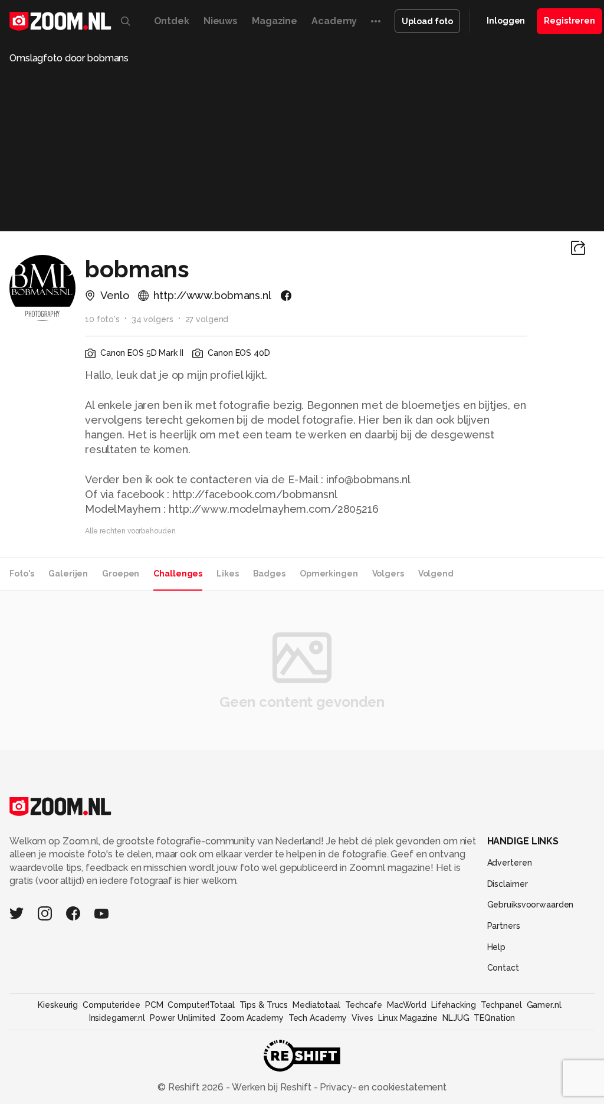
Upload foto (427, 21)
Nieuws (220, 21)
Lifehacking (453, 1005)
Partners (503, 926)
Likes (227, 573)
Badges (269, 573)
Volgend (436, 573)
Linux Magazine (408, 1018)
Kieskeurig (58, 1005)
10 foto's (102, 319)
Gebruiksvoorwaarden (530, 904)
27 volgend (207, 319)
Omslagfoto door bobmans (69, 58)
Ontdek (171, 21)
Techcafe (363, 1005)
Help (496, 947)
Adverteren (509, 862)
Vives (362, 1018)
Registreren (569, 20)
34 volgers (152, 319)
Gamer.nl (544, 1005)
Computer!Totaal (201, 1005)
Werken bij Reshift (272, 1087)
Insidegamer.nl (117, 1018)
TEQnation (494, 1018)
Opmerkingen (329, 573)
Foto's (21, 573)
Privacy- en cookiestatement (382, 1087)
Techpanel (501, 1005)
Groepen (120, 573)
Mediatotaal (316, 1005)
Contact (503, 967)
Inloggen (506, 20)
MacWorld (406, 1005)
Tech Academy (317, 1018)
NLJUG (455, 1018)
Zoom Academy (252, 1018)
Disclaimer (507, 884)
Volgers (388, 573)
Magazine (274, 21)
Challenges (177, 573)
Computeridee (111, 1005)
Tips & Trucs (263, 1005)
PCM (154, 1005)
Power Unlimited (182, 1018)
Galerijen (68, 573)
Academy (334, 21)
